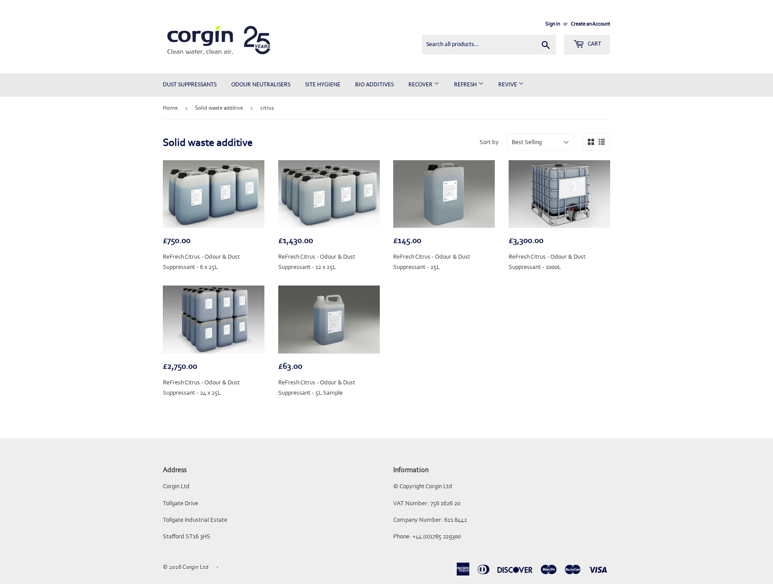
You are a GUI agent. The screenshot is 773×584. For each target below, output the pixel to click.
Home (170, 107)
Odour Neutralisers (260, 84)
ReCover (421, 84)
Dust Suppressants (190, 84)
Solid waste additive (219, 107)
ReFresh (466, 84)
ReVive (508, 84)
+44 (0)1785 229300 (436, 536)
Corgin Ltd (195, 566)
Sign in (552, 24)
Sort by (489, 142)
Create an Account (590, 24)
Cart (593, 44)
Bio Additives (374, 84)
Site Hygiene (322, 84)
